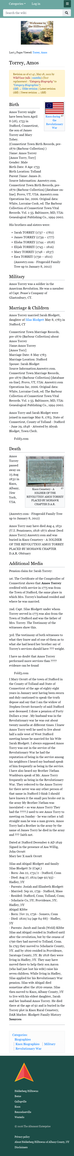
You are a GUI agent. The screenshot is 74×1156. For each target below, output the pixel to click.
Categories (16, 4)
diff (16, 88)
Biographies (23, 1039)
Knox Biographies (27, 1044)
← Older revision (28, 88)
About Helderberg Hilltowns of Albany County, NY (42, 1142)
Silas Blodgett (34, 320)
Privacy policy (22, 1136)
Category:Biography (41, 81)
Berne (18, 1096)
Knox (17, 1106)
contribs (36, 77)
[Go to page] (66, 12)
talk (28, 77)
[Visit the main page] (37, 32)
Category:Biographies (26, 85)
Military (49, 1044)
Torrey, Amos (40, 52)
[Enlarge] (62, 116)
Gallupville (20, 1101)
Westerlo (19, 1117)
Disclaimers (21, 1147)
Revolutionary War (29, 1048)
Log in (36, 4)
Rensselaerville (23, 1112)
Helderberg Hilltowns (26, 1091)
